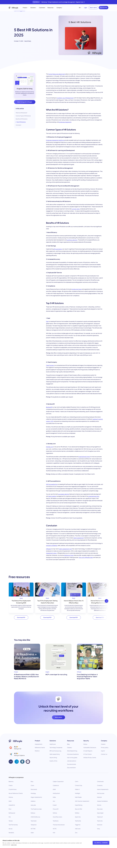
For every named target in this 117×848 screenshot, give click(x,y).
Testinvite (100, 821)
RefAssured (12, 813)
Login (85, 7)
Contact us (104, 754)
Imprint (103, 751)
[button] (25, 7)
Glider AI (77, 789)
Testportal (33, 825)
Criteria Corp (78, 785)
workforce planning (72, 240)
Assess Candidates (102, 801)
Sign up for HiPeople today (86, 557)
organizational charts (84, 456)
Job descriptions (71, 761)
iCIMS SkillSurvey (35, 817)
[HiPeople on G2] (15, 747)
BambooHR (49, 407)
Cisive (32, 785)
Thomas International (58, 825)
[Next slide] (106, 601)
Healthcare (53, 744)
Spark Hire (78, 817)
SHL (10, 817)
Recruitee (100, 809)
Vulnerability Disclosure (89, 747)
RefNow (77, 813)
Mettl (10, 801)
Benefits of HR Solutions (21, 119)
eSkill (54, 789)
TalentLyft (100, 817)
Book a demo (93, 7)
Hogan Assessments (36, 797)
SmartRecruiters (57, 817)
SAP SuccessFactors (51, 484)
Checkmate (100, 781)
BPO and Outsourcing (55, 751)
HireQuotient (56, 793)
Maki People (78, 797)
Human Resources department (56, 74)
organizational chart (93, 496)
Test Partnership (13, 825)
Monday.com (49, 447)
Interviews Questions (73, 754)
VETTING (33, 828)
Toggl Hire (77, 825)
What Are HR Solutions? (21, 112)
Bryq (32, 781)
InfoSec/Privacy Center (89, 757)
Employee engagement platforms (55, 140)
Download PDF (21, 617)
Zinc (76, 832)
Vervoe (10, 828)
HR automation (58, 249)
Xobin (32, 832)
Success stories (71, 764)
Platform (37, 751)
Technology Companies (56, 747)
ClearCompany (50, 365)
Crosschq (99, 785)
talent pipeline (52, 496)
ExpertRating (78, 805)
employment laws (76, 289)
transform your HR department (65, 98)
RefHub (55, 813)
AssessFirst (12, 805)
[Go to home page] (15, 740)
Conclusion (18, 125)
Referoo (33, 813)
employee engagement (65, 122)
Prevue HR (55, 809)
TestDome (55, 821)
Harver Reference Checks (16, 793)
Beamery (11, 781)
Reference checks (40, 747)
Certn (76, 781)
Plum (10, 809)
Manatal (99, 797)
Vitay (98, 828)
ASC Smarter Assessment (82, 801)
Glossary (69, 747)
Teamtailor (34, 821)
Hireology (33, 793)
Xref (54, 832)
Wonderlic (11, 832)
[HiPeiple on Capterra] (17, 754)
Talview (11, 821)
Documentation (71, 767)
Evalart (55, 805)
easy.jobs (33, 805)
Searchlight (100, 813)
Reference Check (69, 555)
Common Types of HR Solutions (23, 116)
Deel (47, 321)
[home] (13, 8)
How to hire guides (72, 757)
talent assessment (78, 538)
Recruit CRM (78, 809)
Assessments (38, 744)
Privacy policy (104, 747)
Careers (103, 744)
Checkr (11, 785)
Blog (68, 744)
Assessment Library (51, 553)
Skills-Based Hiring (72, 751)
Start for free (103, 7)
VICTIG (54, 828)
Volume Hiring (53, 757)
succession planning (63, 494)
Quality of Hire (53, 761)
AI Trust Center (87, 754)
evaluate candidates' (52, 545)
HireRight (77, 793)
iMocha (99, 805)
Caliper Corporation (58, 781)
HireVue (11, 797)
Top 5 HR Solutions (21, 122)
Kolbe (54, 797)
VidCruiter (78, 828)
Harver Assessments (102, 789)
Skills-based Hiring (55, 754)
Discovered (34, 789)
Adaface (33, 801)
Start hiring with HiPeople (24, 102)
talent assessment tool (65, 549)
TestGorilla (78, 821)
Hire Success (100, 793)
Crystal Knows (12, 789)
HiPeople (48, 549)
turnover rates (76, 209)
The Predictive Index (36, 809)
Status (85, 744)
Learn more (14, 845)
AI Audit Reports (87, 751)
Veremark (99, 825)
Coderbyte (56, 785)
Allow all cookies (101, 842)
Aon (54, 801)
